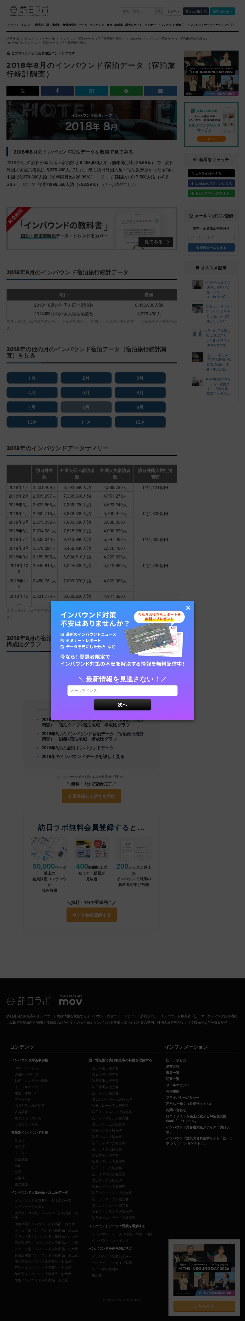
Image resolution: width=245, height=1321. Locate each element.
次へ (122, 704)
